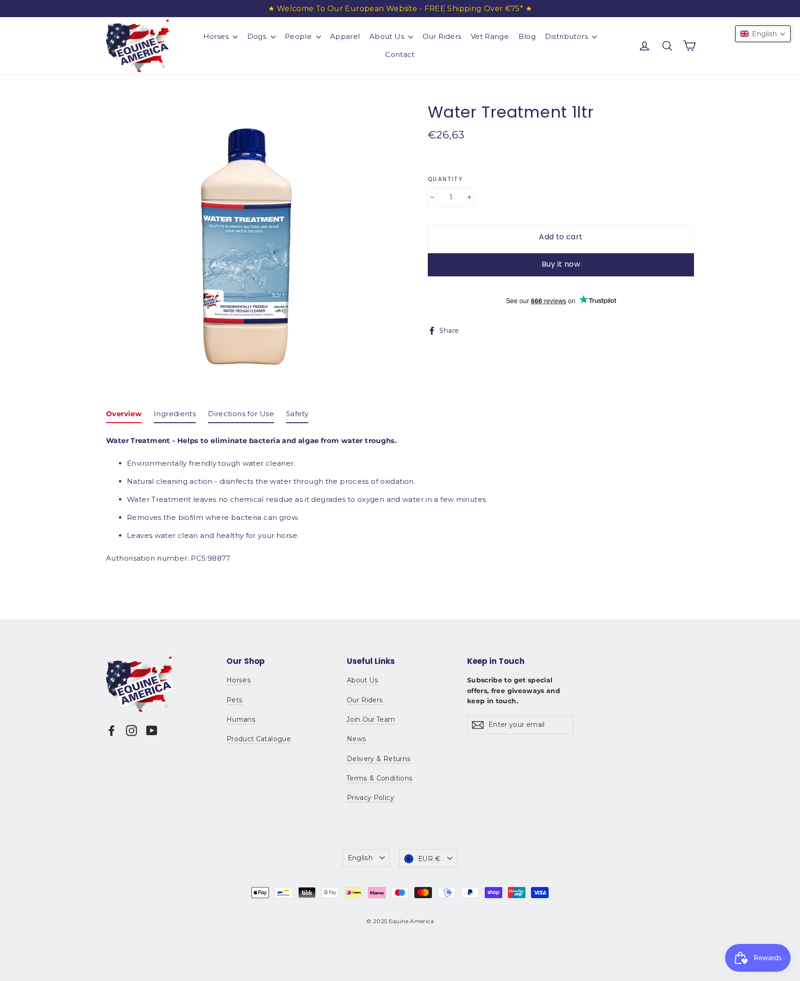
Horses (217, 36)
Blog (527, 36)
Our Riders (442, 36)
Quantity (445, 179)
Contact (400, 54)
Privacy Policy (370, 798)
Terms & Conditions (379, 778)
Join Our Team (371, 719)
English (360, 858)
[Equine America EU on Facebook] (111, 730)
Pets (234, 700)
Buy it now (561, 264)
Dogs (258, 36)
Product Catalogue (258, 739)
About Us (387, 36)
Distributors (567, 36)
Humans (241, 719)
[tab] (124, 415)
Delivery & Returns (379, 759)
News (356, 739)
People (299, 36)
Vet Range (490, 36)
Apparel (345, 36)
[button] (763, 34)
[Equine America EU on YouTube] (151, 730)
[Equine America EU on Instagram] (131, 730)
